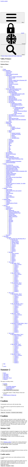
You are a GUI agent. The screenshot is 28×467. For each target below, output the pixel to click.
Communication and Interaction (18, 109)
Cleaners (10, 217)
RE (9, 144)
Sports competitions (10, 196)
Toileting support (15, 242)
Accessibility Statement (11, 386)
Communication (6, 199)
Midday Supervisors (13, 216)
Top (2, 397)
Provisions (13, 106)
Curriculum (8, 123)
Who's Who (8, 209)
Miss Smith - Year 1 (15, 263)
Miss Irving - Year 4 (15, 313)
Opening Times (9, 172)
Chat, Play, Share (15, 243)
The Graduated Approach (16, 104)
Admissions (8, 73)
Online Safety (12, 87)
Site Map (5, 383)
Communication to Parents (11, 203)
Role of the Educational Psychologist (17, 115)
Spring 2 (13, 248)
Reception (11, 220)
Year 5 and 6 (11, 333)
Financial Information (10, 162)
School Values (9, 71)
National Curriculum (15, 133)
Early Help (11, 82)
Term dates (8, 176)
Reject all (3, 412)
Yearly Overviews (18, 295)
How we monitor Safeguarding (15, 76)
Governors (8, 160)
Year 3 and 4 (11, 292)
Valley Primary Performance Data (16, 158)
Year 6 (10, 233)
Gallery (7, 194)
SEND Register (12, 97)
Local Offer (11, 101)
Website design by (9, 395)
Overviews (13, 136)
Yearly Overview (15, 241)
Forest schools (9, 189)
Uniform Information (10, 174)
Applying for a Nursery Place (12, 166)
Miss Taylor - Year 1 (15, 273)
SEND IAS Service (15, 95)
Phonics (10, 130)
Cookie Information (10, 387)
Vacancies (8, 235)
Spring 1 (13, 247)
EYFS (10, 124)
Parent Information (13, 92)
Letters (7, 204)
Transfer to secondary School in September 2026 (16, 171)
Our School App (9, 165)
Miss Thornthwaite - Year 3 (17, 303)
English (10, 125)
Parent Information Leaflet (11, 168)
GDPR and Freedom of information (13, 161)
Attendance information (11, 173)
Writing (13, 129)
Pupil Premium (9, 152)
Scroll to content (4, 1)
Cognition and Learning (19, 107)
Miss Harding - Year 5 (16, 344)
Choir (7, 198)
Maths (10, 131)
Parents (4, 163)
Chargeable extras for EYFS (12, 169)
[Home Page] (11, 55)
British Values (9, 122)
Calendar (8, 201)
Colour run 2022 (9, 193)
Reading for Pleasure (15, 128)
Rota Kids (8, 192)
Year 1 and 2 (11, 262)
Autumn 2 (13, 246)
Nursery (10, 219)
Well (4, 363)
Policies (10, 79)
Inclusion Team (12, 91)
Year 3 (10, 226)
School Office (12, 214)
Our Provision (12, 102)
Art (9, 146)
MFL (10, 149)
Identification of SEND (16, 103)
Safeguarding (9, 75)
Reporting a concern (13, 81)
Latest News (8, 200)
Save (12, 465)
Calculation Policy (15, 138)
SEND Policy (12, 96)
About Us (5, 205)
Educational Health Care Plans (15, 100)
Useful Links (9, 182)
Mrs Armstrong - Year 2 (16, 282)
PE (9, 150)
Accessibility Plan (12, 114)
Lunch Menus (9, 178)
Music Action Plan (10, 156)
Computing (11, 140)
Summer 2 (13, 250)
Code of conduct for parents (12, 74)
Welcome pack (14, 239)
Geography (11, 141)
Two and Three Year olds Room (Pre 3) (17, 238)
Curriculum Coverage (16, 134)
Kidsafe (10, 85)
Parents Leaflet (12, 77)
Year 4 (10, 228)
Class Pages (5, 236)
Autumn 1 (13, 244)
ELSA (10, 117)
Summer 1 (13, 249)
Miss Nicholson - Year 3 (16, 293)
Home (4, 69)
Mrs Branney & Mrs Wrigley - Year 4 (19, 323)
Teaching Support (12, 215)
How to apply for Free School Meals (14, 177)
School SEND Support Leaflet (18, 93)
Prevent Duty (11, 86)
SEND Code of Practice (14, 90)
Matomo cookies (7, 442)
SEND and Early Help (13, 118)
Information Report (13, 98)
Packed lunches (9, 179)
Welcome (8, 206)
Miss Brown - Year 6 (15, 354)
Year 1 (10, 222)
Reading (13, 127)
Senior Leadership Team (14, 211)
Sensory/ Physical (18, 113)
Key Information (6, 70)
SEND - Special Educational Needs (13, 88)
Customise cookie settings (16, 412)
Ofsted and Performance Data (12, 157)
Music (10, 151)
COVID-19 (8, 185)
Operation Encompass (13, 84)
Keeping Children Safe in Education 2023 (18, 80)
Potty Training (9, 187)
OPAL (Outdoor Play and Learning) (13, 190)
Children (5, 188)
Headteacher (11, 210)
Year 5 (10, 231)
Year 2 (10, 225)
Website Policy (9, 388)
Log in (4, 366)
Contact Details (9, 208)
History (10, 142)
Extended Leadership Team (14, 212)
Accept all (8, 412)
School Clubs (9, 181)
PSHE (10, 145)
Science (10, 139)
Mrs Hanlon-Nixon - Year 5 (17, 334)
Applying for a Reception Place (13, 167)
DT (9, 147)
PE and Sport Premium (11, 154)
